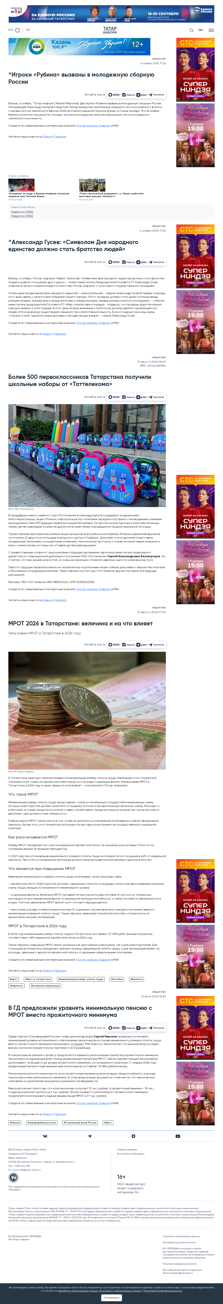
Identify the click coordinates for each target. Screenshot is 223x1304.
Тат (27, 30)
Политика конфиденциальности (180, 1264)
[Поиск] (191, 30)
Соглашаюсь (111, 1298)
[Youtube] (178, 1136)
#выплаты (136, 979)
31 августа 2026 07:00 (151, 612)
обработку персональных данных (78, 1291)
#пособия (117, 979)
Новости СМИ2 (22, 211)
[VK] (45, 1136)
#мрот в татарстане (38, 979)
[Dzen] (133, 1136)
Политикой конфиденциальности (163, 1291)
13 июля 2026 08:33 (153, 996)
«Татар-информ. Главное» (93, 125)
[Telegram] (89, 1136)
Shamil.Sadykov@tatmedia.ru (178, 1273)
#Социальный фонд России (80, 1123)
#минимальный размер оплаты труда (81, 979)
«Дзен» (46, 136)
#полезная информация (45, 986)
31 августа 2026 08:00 (151, 362)
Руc (11, 30)
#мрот (13, 979)
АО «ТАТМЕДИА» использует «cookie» (182, 1249)
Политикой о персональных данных (120, 1291)
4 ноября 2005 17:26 (153, 63)
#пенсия (15, 1123)
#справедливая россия (42, 1123)
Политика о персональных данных (181, 1236)
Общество (159, 58)
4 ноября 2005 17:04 (153, 230)
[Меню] (212, 30)
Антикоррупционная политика (179, 1242)
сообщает (77, 1044)
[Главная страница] (110, 30)
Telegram (60, 136)
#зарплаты (16, 986)
